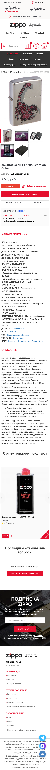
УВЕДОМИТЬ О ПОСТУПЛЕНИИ (25, 194)
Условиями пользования (31, 638)
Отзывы (39, 33)
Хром (41, 341)
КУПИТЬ (5, 536)
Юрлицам (25, 33)
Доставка (11, 675)
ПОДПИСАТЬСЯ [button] (25, 629)
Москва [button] (21, 211)
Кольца (37, 59)
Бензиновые (18, 338)
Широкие (25, 335)
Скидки (10, 726)
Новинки (11, 722)
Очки (11, 59)
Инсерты (27, 54)
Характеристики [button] (13, 203)
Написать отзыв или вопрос (25, 574)
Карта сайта (12, 699)
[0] (44, 46)
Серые (35, 341)
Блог (9, 717)
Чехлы (39, 54)
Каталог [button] (10, 33)
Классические (13, 335)
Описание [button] (37, 203)
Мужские (12, 332)
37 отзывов (9, 523)
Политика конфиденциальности (21, 730)
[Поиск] (4, 46)
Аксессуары (9, 65)
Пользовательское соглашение (21, 707)
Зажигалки (12, 54)
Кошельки (24, 59)
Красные (12, 341)
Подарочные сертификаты (33, 65)
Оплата (10, 680)
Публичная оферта (15, 703)
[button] (12, 11)
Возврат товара (14, 684)
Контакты (25, 38)
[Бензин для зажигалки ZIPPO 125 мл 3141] (25, 491)
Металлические (24, 341)
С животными (18, 329)
